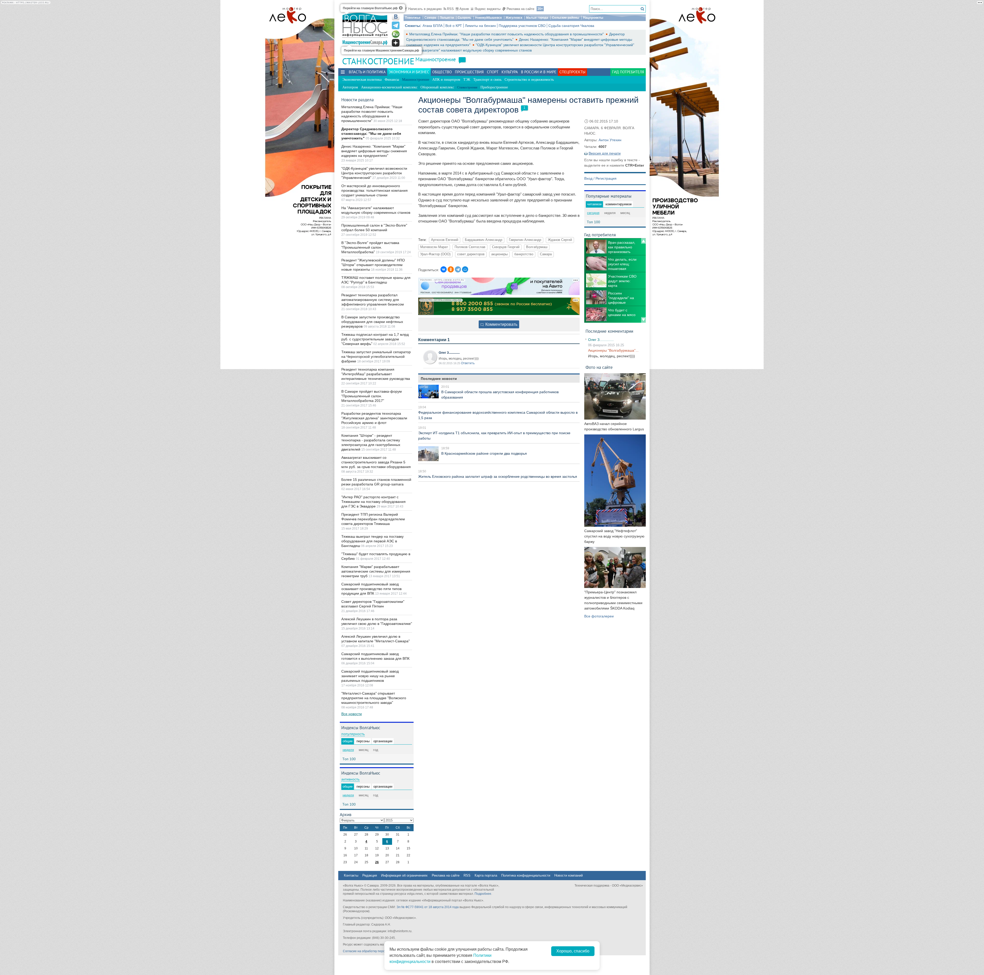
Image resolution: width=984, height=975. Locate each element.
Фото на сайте (599, 367)
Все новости (351, 714)
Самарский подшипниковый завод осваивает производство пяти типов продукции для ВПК (371, 588)
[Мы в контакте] (395, 17)
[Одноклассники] (451, 269)
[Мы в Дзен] (395, 43)
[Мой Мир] (465, 269)
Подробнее (483, 894)
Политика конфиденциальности (525, 875)
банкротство (523, 254)
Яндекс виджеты (487, 9)
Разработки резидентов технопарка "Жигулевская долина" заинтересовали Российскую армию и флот (374, 418)
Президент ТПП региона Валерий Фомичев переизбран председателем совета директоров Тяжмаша (373, 519)
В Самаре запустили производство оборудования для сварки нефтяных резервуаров (372, 321)
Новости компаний (568, 875)
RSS (450, 9)
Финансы (392, 80)
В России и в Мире (538, 71)
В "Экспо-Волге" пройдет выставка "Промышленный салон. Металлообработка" (370, 247)
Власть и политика (367, 71)
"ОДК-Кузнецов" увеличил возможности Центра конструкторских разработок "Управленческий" (555, 45)
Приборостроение (494, 87)
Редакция (369, 875)
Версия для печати (605, 153)
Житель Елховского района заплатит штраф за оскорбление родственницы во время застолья (497, 476)
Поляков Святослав (470, 247)
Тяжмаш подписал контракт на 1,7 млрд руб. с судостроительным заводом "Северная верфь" (375, 339)
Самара (430, 17)
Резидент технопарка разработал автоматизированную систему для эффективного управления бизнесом (372, 299)
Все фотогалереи (599, 616)
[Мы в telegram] (395, 25)
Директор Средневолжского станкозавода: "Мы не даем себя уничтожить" (371, 133)
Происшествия (469, 71)
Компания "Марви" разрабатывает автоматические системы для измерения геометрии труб (375, 571)
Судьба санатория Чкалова (571, 26)
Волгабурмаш (536, 247)
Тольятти (447, 17)
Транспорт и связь (487, 80)
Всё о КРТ (453, 26)
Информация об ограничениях (404, 875)
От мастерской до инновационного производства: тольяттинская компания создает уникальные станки (374, 190)
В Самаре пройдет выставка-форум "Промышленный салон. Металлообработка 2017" (371, 396)
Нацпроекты (593, 17)
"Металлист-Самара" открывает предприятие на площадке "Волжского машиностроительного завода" (373, 698)
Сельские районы (565, 17)
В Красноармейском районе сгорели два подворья (484, 453)
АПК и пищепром (446, 80)
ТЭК (466, 80)
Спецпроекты (572, 71)
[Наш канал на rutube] (395, 34)
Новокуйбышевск (488, 17)
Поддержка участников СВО (522, 26)
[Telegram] (458, 269)
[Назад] (643, 241)
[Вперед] (643, 320)
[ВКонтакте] (443, 269)
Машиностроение (435, 59)
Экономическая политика (362, 80)
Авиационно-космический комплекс (389, 87)
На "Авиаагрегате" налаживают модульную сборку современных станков (470, 50)
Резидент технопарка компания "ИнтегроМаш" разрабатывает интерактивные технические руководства (375, 374)
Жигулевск (514, 17)
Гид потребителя (628, 71)
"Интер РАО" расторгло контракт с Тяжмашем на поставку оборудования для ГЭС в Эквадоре (373, 501)
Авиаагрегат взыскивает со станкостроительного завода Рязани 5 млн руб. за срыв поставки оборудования (376, 462)
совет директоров (471, 254)
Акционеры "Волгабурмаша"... (613, 350)
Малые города (537, 17)
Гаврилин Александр (525, 240)
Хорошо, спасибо (572, 951)
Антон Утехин (610, 140)
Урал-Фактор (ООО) (435, 254)
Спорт (492, 71)
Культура (509, 71)
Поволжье (413, 17)
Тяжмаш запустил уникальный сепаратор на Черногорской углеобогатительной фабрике (376, 356)
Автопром (350, 87)
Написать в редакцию (425, 9)
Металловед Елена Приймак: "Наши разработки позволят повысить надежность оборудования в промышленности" (507, 34)
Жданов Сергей (560, 240)
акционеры (499, 254)
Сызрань (464, 17)
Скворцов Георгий (505, 247)
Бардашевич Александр (483, 240)
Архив (464, 9)
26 (377, 862)
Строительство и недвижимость (529, 80)
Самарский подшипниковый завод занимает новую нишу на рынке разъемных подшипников (370, 676)
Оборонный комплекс (437, 87)
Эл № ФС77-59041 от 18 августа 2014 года (427, 907)
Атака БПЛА (433, 26)
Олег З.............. (449, 352)
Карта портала (486, 875)
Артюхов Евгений (444, 240)
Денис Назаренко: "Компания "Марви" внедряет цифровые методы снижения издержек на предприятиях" (374, 151)
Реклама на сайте (520, 9)
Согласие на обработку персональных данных (377, 951)
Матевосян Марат (434, 247)
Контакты (351, 875)
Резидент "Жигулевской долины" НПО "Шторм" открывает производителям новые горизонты (373, 264)
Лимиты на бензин (480, 26)
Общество (442, 71)
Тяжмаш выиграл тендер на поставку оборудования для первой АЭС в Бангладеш (372, 541)
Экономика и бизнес (409, 71)
